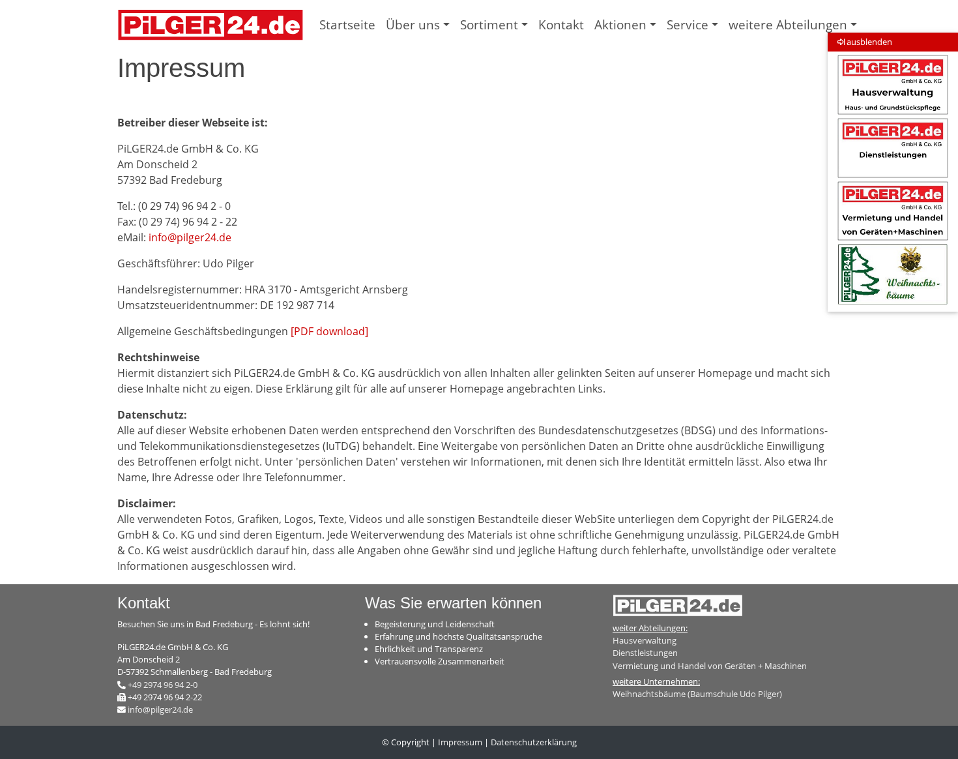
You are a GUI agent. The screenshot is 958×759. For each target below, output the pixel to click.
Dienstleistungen (645, 653)
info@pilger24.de (190, 237)
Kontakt (561, 24)
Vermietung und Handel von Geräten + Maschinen (710, 666)
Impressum (460, 742)
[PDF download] (329, 331)
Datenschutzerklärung (534, 742)
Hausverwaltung (644, 640)
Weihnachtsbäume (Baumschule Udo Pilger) (697, 694)
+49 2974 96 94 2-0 (162, 685)
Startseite (347, 24)
